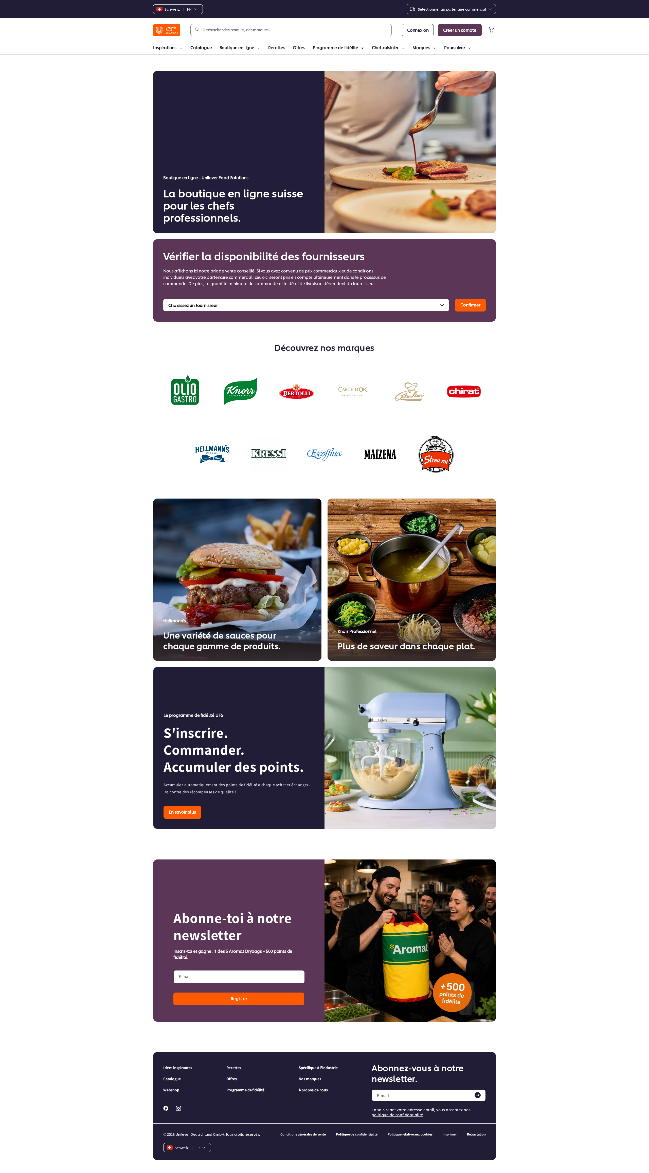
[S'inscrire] (478, 1095)
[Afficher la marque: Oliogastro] (185, 392)
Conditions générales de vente (303, 1134)
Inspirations (164, 47)
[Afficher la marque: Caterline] (408, 392)
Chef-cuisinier (385, 47)
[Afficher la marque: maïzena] (380, 454)
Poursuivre (454, 47)
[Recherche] (197, 29)
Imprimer (450, 1134)
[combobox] (291, 30)
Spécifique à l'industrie (318, 1067)
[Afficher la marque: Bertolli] (296, 392)
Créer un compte (459, 30)
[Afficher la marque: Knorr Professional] (241, 392)
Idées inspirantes (177, 1067)
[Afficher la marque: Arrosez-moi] (436, 454)
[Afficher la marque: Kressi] (268, 454)
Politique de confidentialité (356, 1134)
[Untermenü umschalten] (180, 48)
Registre (239, 998)
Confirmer (470, 304)
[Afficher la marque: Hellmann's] (213, 454)
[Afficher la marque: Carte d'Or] (352, 392)
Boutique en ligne (237, 47)
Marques (421, 47)
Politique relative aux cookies (410, 1134)
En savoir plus (182, 812)
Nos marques (310, 1079)
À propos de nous (313, 1090)
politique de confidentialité (397, 1114)
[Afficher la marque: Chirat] (464, 392)
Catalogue (201, 47)
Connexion (418, 30)
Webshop (171, 1090)
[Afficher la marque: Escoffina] (324, 454)
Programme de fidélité (335, 47)
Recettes (276, 47)
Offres (299, 47)
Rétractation (476, 1134)
